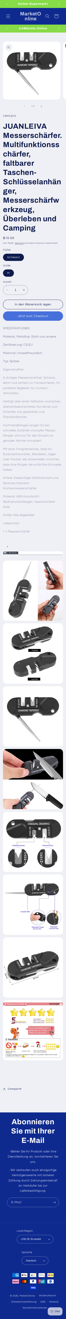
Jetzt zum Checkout (33, 316)
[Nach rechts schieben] (41, 106)
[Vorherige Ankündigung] (7, 4)
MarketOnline (27, 1296)
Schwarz (13, 257)
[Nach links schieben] (25, 106)
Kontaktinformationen (35, 1308)
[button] (8, 16)
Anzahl (7, 282)
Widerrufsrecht (47, 1296)
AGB (42, 1302)
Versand (19, 243)
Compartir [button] (15, 1088)
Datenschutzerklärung (23, 1302)
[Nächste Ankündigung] (59, 4)
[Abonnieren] (54, 1202)
